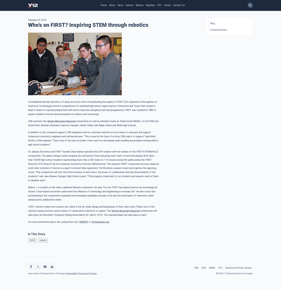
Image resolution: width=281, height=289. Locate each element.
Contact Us (179, 5)
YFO (220, 267)
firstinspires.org (100, 222)
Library (167, 5)
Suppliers (150, 5)
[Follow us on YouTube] (45, 267)
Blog (212, 23)
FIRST (32, 240)
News (120, 5)
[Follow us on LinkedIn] (52, 267)
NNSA (212, 267)
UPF (159, 5)
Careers (129, 5)
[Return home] (33, 5)
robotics (43, 240)
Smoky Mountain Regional (61, 121)
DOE (204, 267)
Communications (218, 29)
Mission (139, 5)
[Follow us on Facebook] (31, 267)
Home (104, 5)
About (112, 5)
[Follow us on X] (38, 267)
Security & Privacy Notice (238, 267)
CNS (196, 267)
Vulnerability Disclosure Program (81, 273)
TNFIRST (84, 222)
